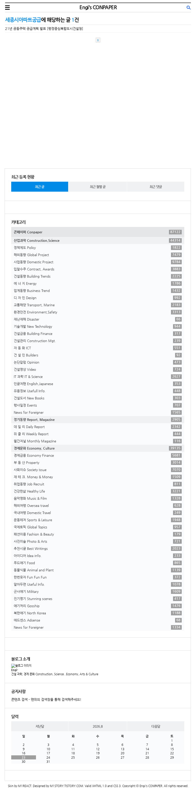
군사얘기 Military (97, 591)
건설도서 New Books (97, 398)
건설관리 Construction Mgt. (97, 341)
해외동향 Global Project (97, 255)
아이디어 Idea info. (97, 555)
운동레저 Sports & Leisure (97, 520)
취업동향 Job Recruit (97, 484)
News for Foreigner (97, 412)
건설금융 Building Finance (97, 333)
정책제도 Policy (97, 247)
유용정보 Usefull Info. (97, 391)
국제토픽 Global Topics (97, 527)
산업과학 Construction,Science (97, 240)
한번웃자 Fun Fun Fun (97, 577)
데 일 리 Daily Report (97, 426)
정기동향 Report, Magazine (97, 419)
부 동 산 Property (97, 462)
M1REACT (24, 786)
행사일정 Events (97, 405)
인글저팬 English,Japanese (97, 384)
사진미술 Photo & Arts (97, 541)
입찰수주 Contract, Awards (97, 269)
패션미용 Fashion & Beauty (97, 534)
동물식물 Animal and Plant (97, 570)
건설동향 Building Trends (97, 276)
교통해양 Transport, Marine (97, 305)
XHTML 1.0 (99, 786)
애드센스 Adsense (97, 620)
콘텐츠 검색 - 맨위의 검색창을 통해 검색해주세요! (46, 699)
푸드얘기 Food (97, 563)
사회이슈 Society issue (97, 469)
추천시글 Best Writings (97, 548)
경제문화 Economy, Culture (97, 448)
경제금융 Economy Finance (97, 455)
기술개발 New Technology (97, 326)
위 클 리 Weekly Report (97, 434)
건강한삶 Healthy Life (97, 491)
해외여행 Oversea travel (97, 505)
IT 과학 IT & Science (97, 376)
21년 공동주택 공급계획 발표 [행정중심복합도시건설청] (44, 28)
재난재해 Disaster (97, 319)
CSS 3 (117, 786)
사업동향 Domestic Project (97, 262)
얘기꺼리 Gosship (97, 606)
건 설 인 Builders (97, 355)
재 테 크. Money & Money (97, 477)
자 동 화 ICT (97, 348)
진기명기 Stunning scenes (97, 598)
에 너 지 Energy (97, 283)
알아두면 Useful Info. (97, 584)
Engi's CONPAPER (97, 7)
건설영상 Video (97, 369)
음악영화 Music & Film (97, 498)
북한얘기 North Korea (97, 613)
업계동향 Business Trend (97, 290)
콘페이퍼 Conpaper (97, 232)
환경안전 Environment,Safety (97, 312)
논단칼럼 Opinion (97, 362)
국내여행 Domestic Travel (97, 512)
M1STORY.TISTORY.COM (66, 786)
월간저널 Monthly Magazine (97, 441)
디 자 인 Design (97, 298)
